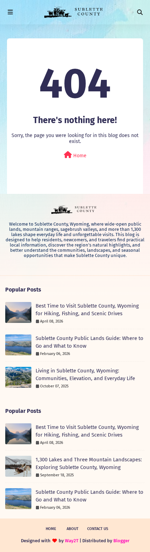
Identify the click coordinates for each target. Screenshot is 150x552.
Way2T (71, 540)
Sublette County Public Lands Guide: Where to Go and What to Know (89, 342)
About (72, 529)
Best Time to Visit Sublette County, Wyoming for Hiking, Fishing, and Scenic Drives (87, 310)
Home (79, 156)
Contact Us (97, 529)
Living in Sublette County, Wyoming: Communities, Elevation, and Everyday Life (85, 375)
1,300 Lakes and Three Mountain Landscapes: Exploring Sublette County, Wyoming (89, 463)
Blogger (121, 540)
